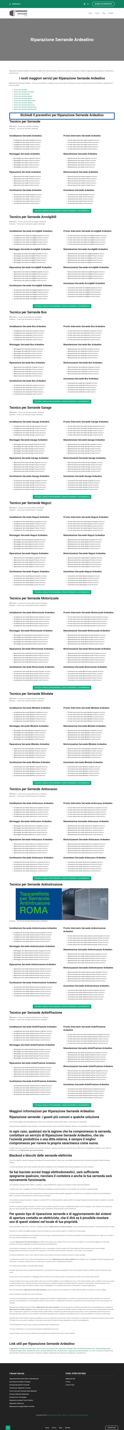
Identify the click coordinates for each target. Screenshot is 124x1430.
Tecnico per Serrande (20, 90)
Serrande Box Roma (33, 1351)
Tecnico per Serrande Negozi (23, 98)
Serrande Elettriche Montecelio (19, 1394)
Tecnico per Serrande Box (22, 94)
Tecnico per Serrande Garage (23, 96)
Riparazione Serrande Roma (68, 1348)
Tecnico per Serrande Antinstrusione (25, 107)
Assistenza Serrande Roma (27, 1348)
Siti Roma (65, 1415)
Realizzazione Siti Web (54, 1415)
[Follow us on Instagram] (88, 4)
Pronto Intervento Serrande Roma (47, 1348)
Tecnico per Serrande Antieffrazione (25, 109)
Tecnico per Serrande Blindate (23, 103)
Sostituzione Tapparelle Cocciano (20, 1388)
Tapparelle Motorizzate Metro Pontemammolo (24, 1379)
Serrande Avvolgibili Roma (17, 1351)
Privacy (68, 1382)
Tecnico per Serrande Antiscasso (24, 105)
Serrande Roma (63, 1351)
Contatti (110, 13)
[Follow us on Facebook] (84, 4)
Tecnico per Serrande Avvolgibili (24, 92)
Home (90, 13)
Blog (103, 13)
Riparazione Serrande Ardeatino (78, 1351)
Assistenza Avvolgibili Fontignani (20, 1382)
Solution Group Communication (78, 1415)
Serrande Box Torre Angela (17, 1397)
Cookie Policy (70, 1385)
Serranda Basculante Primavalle (19, 1385)
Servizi (97, 13)
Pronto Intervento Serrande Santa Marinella (23, 1391)
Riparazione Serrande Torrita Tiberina (21, 1400)
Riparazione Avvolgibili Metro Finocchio (21, 1406)
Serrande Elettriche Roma (49, 1351)
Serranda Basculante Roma (86, 1348)
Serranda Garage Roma (103, 1348)
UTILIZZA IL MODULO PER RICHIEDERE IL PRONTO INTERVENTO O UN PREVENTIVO (62, 211)
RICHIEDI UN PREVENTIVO (103, 4)
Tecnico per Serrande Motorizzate (24, 100)
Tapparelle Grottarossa (16, 1403)
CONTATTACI (112, 1428)
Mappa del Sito (70, 1379)
